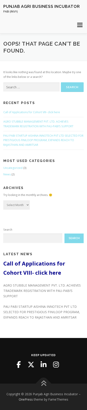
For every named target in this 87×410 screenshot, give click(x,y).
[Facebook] (18, 364)
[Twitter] (31, 364)
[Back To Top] (44, 384)
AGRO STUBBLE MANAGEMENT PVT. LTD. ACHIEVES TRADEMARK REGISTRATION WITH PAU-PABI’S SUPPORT (42, 290)
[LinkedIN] (43, 364)
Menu (79, 25)
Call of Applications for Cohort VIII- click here (31, 112)
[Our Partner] (68, 364)
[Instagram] (56, 364)
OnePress (26, 399)
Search (7, 230)
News (7, 174)
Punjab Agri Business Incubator (41, 6)
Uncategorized (13, 168)
